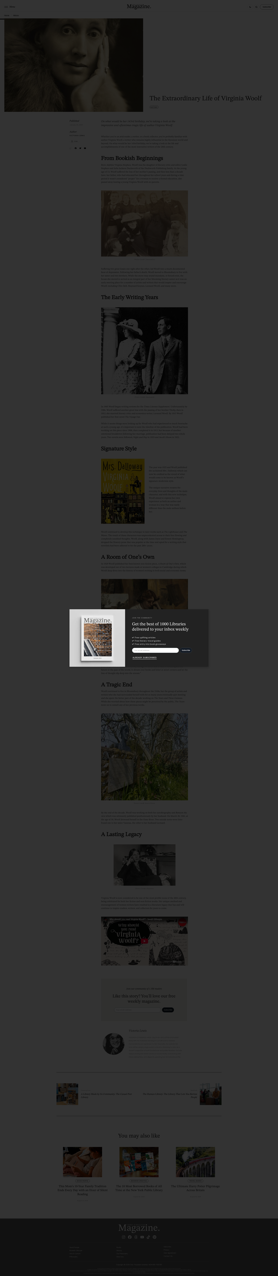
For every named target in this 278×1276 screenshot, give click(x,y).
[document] (139, 638)
